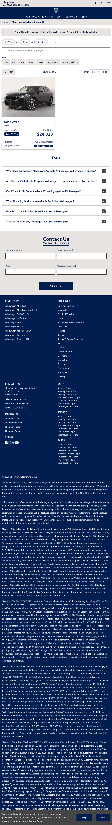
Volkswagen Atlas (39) (15, 305)
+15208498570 (18, 399)
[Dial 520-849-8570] (102, 3)
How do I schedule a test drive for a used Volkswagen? (37, 211)
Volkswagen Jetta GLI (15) (17, 326)
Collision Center (65, 351)
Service (61, 335)
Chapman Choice (13, 418)
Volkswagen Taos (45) (15, 335)
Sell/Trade (62, 326)
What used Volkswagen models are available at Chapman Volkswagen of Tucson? (51, 170)
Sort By (86, 71)
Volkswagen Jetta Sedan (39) (18, 330)
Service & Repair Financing (70, 339)
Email (65, 250)
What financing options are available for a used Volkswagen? (40, 201)
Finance (61, 330)
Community (63, 368)
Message (66, 265)
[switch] (108, 3)
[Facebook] (7, 442)
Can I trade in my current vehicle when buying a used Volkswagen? (43, 191)
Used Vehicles (64, 310)
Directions (62, 355)
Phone (8, 265)
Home (5, 22)
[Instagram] (12, 442)
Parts (60, 343)
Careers (61, 364)
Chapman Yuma (12, 431)
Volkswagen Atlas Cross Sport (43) (21, 310)
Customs (62, 347)
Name (13, 250)
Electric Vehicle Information (71, 322)
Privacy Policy (64, 372)
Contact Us (63, 359)
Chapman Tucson (13, 426)
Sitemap (61, 376)
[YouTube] (17, 442)
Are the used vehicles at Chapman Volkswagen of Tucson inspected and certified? (51, 180)
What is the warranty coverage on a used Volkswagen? (37, 221)
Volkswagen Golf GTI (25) (17, 314)
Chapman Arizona (13, 422)
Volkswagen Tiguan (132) (17, 339)
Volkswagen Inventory (68, 305)
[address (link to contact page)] (95, 3)
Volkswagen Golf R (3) (15, 318)
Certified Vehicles (66, 314)
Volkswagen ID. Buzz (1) (16, 322)
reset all (53, 42)
